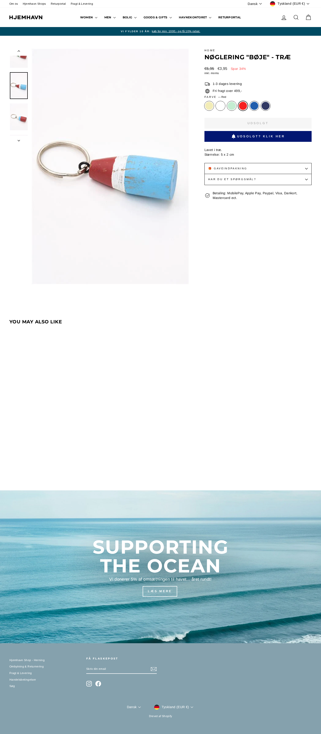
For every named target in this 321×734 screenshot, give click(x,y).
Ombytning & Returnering (26, 666)
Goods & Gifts (156, 17)
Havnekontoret (193, 17)
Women (87, 17)
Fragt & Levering (82, 3)
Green (231, 106)
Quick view (45, 438)
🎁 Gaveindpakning (227, 168)
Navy (265, 106)
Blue (254, 106)
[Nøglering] (12, 462)
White (220, 106)
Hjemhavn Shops (34, 3)
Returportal (58, 3)
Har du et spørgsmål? (232, 179)
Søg (12, 686)
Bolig (128, 17)
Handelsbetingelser (22, 679)
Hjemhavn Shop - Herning (27, 660)
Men (108, 17)
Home (209, 50)
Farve (215, 96)
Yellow (209, 106)
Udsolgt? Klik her (261, 136)
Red (243, 106)
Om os (13, 3)
